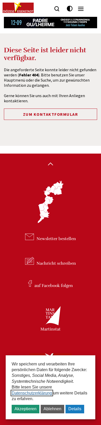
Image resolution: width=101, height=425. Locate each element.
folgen (53, 285)
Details (74, 409)
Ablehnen (52, 409)
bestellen (56, 238)
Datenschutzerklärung (32, 393)
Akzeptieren (26, 409)
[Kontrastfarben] (70, 9)
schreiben (56, 263)
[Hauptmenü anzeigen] (80, 8)
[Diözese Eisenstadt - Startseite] (18, 8)
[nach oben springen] (50, 164)
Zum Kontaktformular (50, 114)
